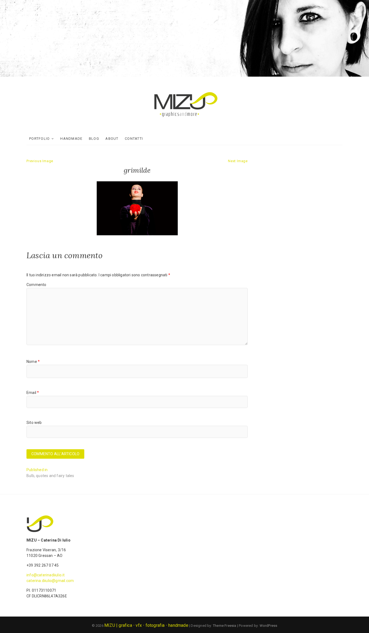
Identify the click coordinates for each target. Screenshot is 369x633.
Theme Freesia (224, 626)
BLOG (94, 139)
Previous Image (39, 161)
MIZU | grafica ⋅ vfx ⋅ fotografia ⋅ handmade (146, 625)
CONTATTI (134, 139)
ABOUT (112, 139)
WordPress (268, 626)
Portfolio (39, 139)
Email (32, 392)
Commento (36, 285)
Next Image (238, 161)
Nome (33, 361)
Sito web (34, 422)
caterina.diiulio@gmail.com (50, 580)
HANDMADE (71, 139)
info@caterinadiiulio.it (45, 575)
